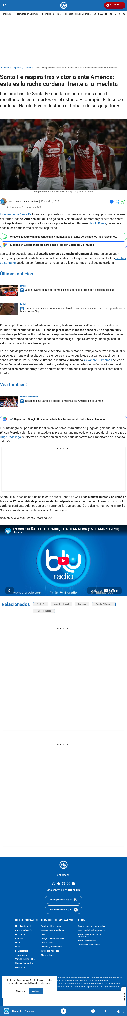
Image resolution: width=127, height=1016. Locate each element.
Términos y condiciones (89, 945)
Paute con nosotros (50, 951)
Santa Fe (41, 604)
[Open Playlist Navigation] (123, 1011)
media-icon (63, 1011)
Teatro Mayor (21, 955)
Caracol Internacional (25, 959)
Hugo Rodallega (10, 437)
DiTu (17, 947)
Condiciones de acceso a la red (92, 926)
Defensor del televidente (52, 930)
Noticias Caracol (23, 926)
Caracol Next (21, 967)
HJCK (18, 943)
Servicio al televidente (51, 926)
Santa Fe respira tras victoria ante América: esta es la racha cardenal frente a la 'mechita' (76, 68)
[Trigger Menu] (4, 5)
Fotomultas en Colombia (27, 14)
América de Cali (61, 604)
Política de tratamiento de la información (91, 935)
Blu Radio (4, 68)
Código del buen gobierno (52, 939)
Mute (93, 1011)
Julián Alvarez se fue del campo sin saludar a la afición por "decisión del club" (70, 289)
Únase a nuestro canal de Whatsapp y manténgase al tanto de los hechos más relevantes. (63, 236)
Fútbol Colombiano (29, 396)
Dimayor (82, 604)
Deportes (17, 68)
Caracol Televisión (23, 930)
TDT (43, 934)
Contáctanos (47, 943)
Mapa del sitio (47, 955)
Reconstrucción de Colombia (77, 14)
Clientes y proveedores (51, 947)
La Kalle (19, 939)
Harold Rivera (97, 223)
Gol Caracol (20, 934)
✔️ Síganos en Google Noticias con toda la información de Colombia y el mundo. (58, 419)
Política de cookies (87, 941)
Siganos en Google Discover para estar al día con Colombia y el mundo (52, 244)
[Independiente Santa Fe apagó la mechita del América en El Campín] (9, 401)
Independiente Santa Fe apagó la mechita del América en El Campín (64, 400)
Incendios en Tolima (51, 14)
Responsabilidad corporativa (91, 930)
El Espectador (21, 951)
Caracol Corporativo (24, 963)
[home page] (63, 5)
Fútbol (28, 68)
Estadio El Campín (103, 604)
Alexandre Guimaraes (98, 360)
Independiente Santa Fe (16, 214)
